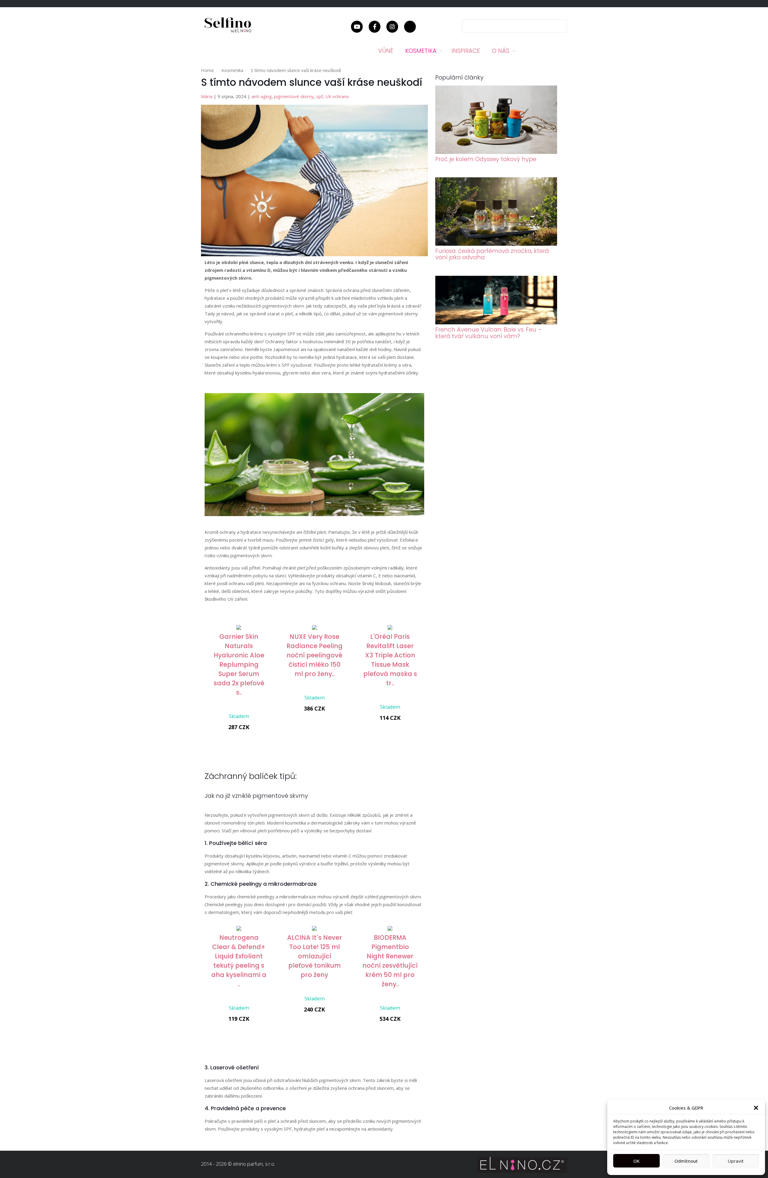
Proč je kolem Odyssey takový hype (485, 159)
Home (207, 70)
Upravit (736, 1161)
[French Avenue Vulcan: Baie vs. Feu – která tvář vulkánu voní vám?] (496, 323)
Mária (206, 96)
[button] (756, 1108)
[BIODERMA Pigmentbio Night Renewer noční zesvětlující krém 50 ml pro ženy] (390, 929)
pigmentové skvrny (294, 96)
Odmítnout (686, 1161)
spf (319, 96)
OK (636, 1161)
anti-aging (261, 96)
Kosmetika (232, 70)
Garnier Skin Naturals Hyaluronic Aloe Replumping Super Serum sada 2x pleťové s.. (239, 664)
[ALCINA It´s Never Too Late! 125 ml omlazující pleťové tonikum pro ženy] (314, 929)
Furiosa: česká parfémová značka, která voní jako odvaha (492, 254)
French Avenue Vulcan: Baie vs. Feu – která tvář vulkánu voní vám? (488, 333)
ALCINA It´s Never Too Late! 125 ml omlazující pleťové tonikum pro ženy (314, 956)
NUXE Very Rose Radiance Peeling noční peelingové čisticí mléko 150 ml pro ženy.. (314, 655)
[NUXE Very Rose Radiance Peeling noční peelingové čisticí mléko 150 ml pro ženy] (314, 628)
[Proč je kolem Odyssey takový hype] (496, 152)
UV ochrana (337, 96)
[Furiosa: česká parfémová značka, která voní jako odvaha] (496, 244)
